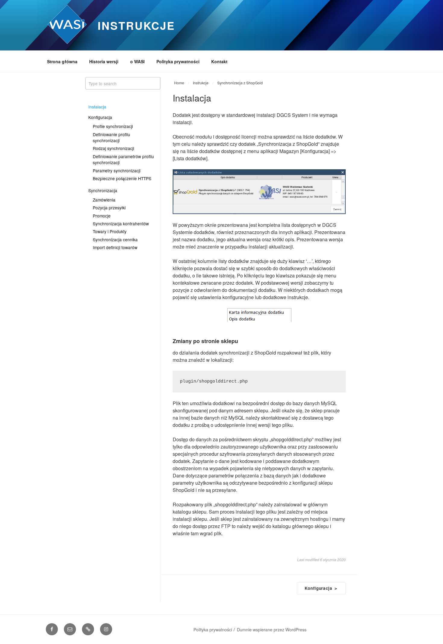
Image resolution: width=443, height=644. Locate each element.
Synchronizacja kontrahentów (121, 223)
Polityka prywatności (178, 61)
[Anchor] (240, 341)
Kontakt (219, 61)
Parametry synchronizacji (116, 170)
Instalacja (97, 107)
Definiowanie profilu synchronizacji (111, 137)
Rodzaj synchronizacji (113, 148)
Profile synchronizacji (113, 126)
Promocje (102, 216)
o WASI (137, 61)
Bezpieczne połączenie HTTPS (122, 178)
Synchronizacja (102, 190)
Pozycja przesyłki (109, 208)
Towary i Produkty (110, 231)
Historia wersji (103, 61)
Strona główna (62, 61)
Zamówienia (104, 200)
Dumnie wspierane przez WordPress (271, 630)
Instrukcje (136, 25)
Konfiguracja (100, 117)
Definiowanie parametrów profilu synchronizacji (123, 159)
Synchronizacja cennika (115, 239)
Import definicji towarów (115, 247)
